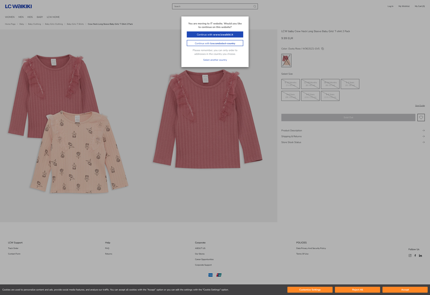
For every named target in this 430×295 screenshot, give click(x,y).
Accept (405, 289)
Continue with (215, 34)
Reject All (357, 289)
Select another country (215, 60)
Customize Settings (310, 289)
